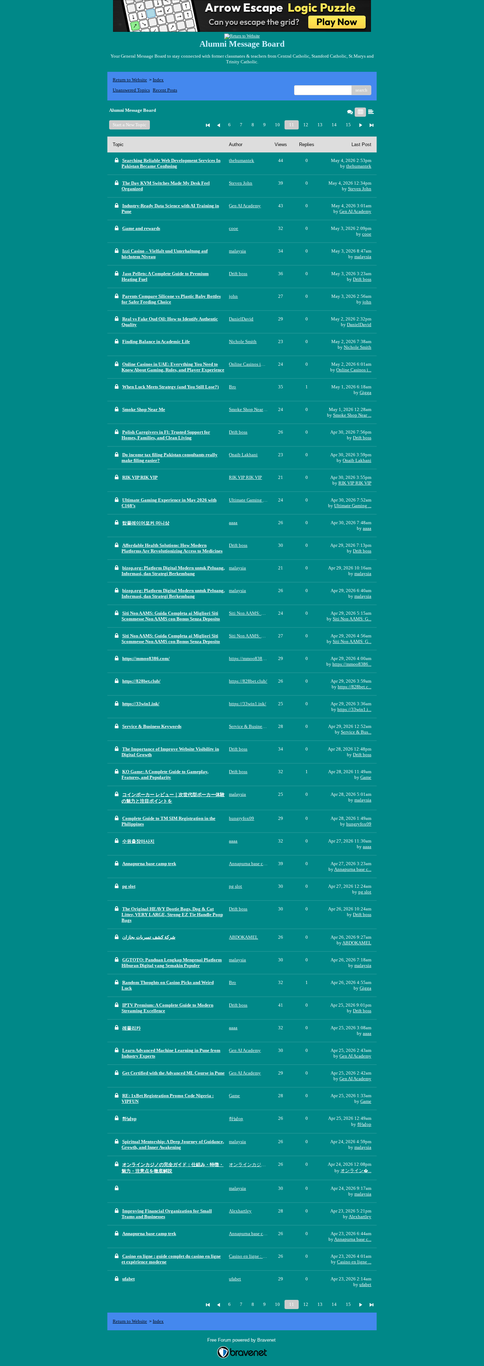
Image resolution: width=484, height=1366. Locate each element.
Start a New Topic (129, 124)
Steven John (359, 188)
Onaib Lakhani (357, 460)
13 (319, 124)
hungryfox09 (358, 824)
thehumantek (358, 166)
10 (277, 124)
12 (305, 124)
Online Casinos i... (353, 369)
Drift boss (362, 279)
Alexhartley (360, 1216)
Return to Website (130, 79)
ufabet (365, 1284)
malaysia (362, 256)
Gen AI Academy (355, 211)
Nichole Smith (357, 347)
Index (158, 79)
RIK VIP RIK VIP (354, 483)
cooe (366, 234)
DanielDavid (359, 324)
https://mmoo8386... (351, 664)
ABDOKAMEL (356, 942)
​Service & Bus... (356, 732)
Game (365, 777)
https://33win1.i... (354, 709)
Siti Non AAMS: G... (352, 618)
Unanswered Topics (131, 90)
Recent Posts (165, 90)
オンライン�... (356, 1170)
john (366, 302)
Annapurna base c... (352, 869)
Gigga (365, 392)
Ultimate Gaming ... (352, 505)
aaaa (367, 528)
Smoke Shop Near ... (352, 415)
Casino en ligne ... (354, 1261)
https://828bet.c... (354, 686)
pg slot (364, 892)
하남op (364, 1124)
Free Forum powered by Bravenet (242, 1340)
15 (348, 124)
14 (334, 124)
